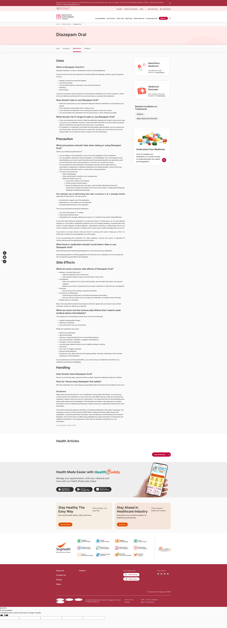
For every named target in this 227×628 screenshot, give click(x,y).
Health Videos (133, 579)
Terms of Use (128, 600)
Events (59, 580)
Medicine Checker (66, 24)
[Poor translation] (6, 615)
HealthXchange (133, 574)
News (58, 584)
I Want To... (163, 18)
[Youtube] (165, 574)
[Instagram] (162, 574)
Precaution (66, 48)
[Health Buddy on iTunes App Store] (65, 489)
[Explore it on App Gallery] (102, 489)
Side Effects (77, 48)
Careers (82, 571)
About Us (60, 571)
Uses (57, 48)
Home (57, 24)
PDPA (143, 600)
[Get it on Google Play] (84, 489)
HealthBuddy (160, 72)
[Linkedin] (168, 574)
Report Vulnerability (147, 602)
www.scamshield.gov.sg (72, 4)
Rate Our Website (152, 600)
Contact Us (61, 575)
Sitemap (127, 602)
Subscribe (122, 524)
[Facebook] (158, 574)
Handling (87, 48)
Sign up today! (65, 524)
